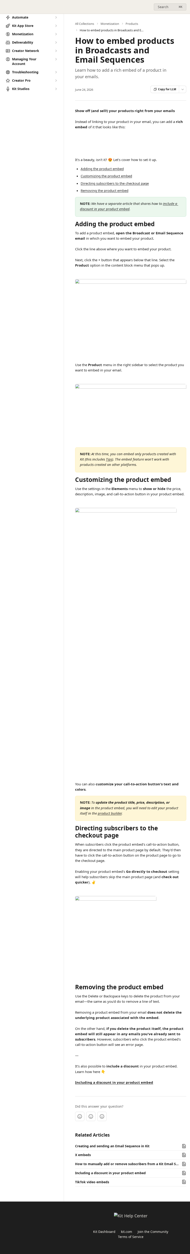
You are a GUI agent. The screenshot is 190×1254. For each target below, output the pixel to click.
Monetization (110, 24)
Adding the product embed (102, 168)
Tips (109, 459)
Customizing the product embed (106, 176)
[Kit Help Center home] (5, 7)
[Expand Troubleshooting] (56, 72)
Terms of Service (130, 1237)
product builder (110, 813)
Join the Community (153, 1231)
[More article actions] (182, 89)
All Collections (84, 24)
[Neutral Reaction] (90, 1116)
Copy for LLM (167, 89)
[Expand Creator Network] (56, 51)
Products (132, 24)
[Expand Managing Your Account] (56, 59)
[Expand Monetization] (56, 34)
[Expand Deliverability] (56, 42)
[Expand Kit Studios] (56, 89)
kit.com (126, 1231)
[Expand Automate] (56, 17)
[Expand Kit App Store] (56, 26)
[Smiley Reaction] (102, 1116)
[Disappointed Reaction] (79, 1116)
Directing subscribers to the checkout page (115, 183)
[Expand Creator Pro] (56, 80)
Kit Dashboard (104, 1231)
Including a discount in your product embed (114, 1082)
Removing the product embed (104, 190)
